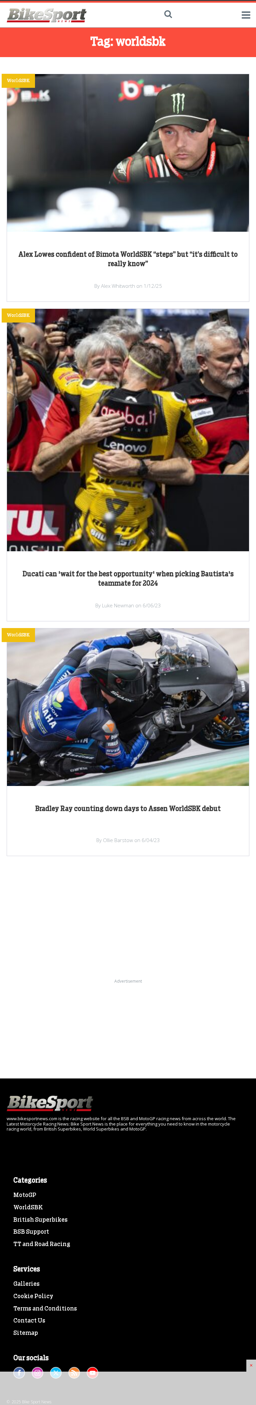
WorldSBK (28, 1208)
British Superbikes (40, 1220)
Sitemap (25, 1333)
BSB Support (31, 1232)
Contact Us (29, 1321)
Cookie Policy (33, 1296)
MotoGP (24, 1195)
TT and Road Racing (41, 1244)
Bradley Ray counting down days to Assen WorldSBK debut (128, 809)
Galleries (26, 1284)
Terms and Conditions (45, 1309)
